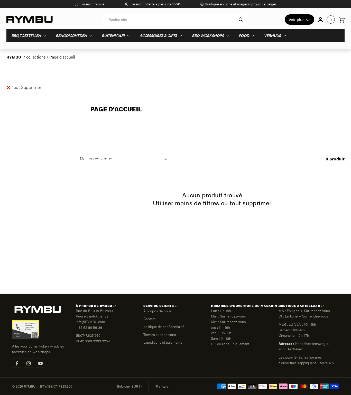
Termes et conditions (159, 334)
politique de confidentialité (163, 326)
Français (162, 386)
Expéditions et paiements (162, 342)
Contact (149, 318)
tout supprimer (251, 203)
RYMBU (13, 57)
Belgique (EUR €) (129, 386)
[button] (26, 87)
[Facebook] (16, 363)
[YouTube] (40, 363)
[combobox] (175, 19)
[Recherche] (241, 19)
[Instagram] (28, 363)
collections (35, 57)
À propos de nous (157, 310)
